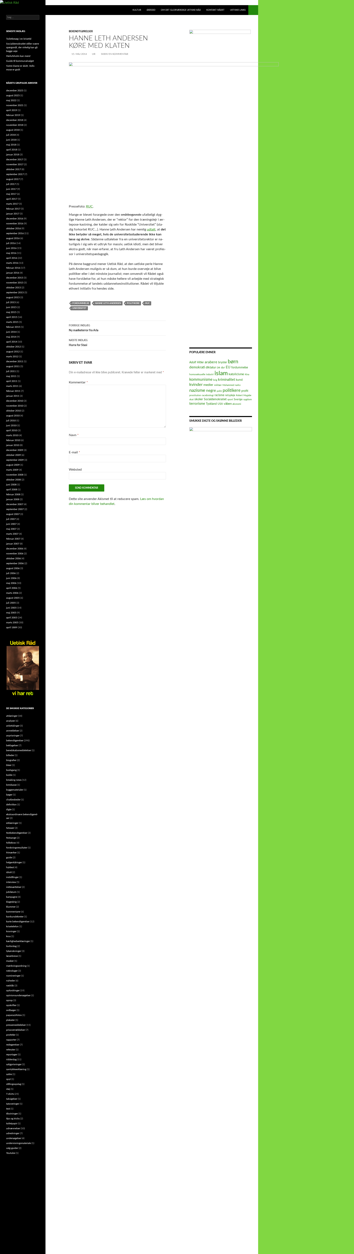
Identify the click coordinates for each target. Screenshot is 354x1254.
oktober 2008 (13, 479)
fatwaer (10, 828)
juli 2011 (11, 371)
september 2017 (15, 174)
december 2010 (14, 401)
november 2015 (14, 282)
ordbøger (11, 1010)
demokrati (197, 367)
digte (8, 809)
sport (230, 399)
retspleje (230, 395)
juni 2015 (11, 307)
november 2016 (14, 223)
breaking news (14, 780)
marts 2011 (12, 386)
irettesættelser (13, 887)
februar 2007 (13, 539)
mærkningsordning (16, 966)
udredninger (12, 1133)
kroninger (11, 931)
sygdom (247, 399)
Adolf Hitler (196, 362)
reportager (11, 1054)
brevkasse (11, 785)
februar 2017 (13, 208)
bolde (9, 775)
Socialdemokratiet (215, 399)
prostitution (195, 395)
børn (233, 361)
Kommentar (78, 382)
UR (93, 54)
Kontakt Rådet (215, 10)
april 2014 (11, 341)
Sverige (238, 399)
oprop (9, 1000)
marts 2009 (12, 470)
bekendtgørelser (81, 31)
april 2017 (11, 199)
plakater (10, 1020)
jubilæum (11, 892)
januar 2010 (12, 445)
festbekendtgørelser (16, 833)
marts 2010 (12, 435)
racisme (219, 395)
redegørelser (12, 1044)
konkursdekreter (15, 916)
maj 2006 (11, 583)
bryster (222, 362)
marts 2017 (12, 204)
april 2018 (11, 149)
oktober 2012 (13, 346)
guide (9, 857)
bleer (8, 765)
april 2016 (11, 258)
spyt (8, 1079)
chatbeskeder (13, 799)
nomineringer (13, 975)
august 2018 (13, 130)
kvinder (196, 385)
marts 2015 (12, 322)
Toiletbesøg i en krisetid (18, 39)
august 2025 (13, 95)
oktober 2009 (13, 455)
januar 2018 (12, 154)
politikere (133, 303)
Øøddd (151, 10)
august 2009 (13, 465)
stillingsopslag (13, 1084)
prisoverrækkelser (15, 1030)
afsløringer (11, 716)
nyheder (10, 980)
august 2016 (13, 238)
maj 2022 (11, 100)
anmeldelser (12, 730)
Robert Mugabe (243, 395)
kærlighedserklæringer (18, 941)
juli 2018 (11, 135)
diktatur (211, 367)
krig (215, 380)
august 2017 (13, 179)
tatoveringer (12, 1104)
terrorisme (197, 403)
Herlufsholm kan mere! (18, 56)
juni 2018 (11, 140)
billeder (10, 755)
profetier (10, 1035)
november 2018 (14, 125)
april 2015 (11, 317)
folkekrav (11, 842)
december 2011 (14, 361)
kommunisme (200, 380)
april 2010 (11, 430)
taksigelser (11, 1099)
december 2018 (14, 120)
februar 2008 (13, 494)
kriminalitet (226, 379)
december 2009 (14, 450)
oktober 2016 (13, 228)
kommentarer (13, 911)
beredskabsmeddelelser (18, 750)
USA (220, 403)
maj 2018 (11, 144)
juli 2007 (11, 519)
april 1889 (11, 627)
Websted (75, 469)
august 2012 (13, 351)
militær (218, 385)
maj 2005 (11, 612)
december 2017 (14, 159)
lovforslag (11, 946)
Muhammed (228, 385)
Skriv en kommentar (114, 54)
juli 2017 (11, 184)
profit (244, 391)
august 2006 (13, 568)
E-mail (74, 452)
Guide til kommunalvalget (20, 61)
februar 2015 (13, 327)
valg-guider (12, 1148)
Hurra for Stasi (78, 343)
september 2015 (15, 292)
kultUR (137, 10)
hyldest (10, 867)
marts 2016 (12, 263)
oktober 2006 (13, 558)
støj (8, 1089)
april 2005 (11, 617)
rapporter (11, 1040)
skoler (198, 399)
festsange (11, 838)
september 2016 (15, 233)
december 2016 (14, 218)
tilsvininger (12, 1113)
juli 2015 (11, 302)
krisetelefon (12, 926)
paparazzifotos (14, 1015)
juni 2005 (11, 607)
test (8, 1108)
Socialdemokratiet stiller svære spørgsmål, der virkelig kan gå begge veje (22, 47)
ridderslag (11, 1059)
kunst (239, 379)
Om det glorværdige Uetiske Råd (181, 10)
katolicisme (236, 374)
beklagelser (12, 745)
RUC (89, 206)
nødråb (10, 985)
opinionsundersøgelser (18, 995)
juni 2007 (11, 524)
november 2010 (14, 406)
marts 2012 (12, 356)
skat (191, 399)
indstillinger (12, 877)
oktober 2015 (13, 287)
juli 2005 (11, 603)
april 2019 (11, 110)
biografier (11, 760)
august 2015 (13, 297)
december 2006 (14, 548)
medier (208, 384)
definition (11, 804)
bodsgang (11, 770)
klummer (11, 907)
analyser (10, 721)
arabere (211, 362)
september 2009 (15, 460)
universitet (79, 308)
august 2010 (13, 415)
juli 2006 (11, 573)
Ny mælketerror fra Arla (83, 328)
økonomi (237, 404)
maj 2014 (11, 337)
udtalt (151, 229)
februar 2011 (13, 391)
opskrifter (11, 1005)
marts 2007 (12, 534)
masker (10, 961)
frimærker (11, 852)
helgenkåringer (14, 862)
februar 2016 (13, 268)
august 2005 (13, 598)
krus (8, 936)
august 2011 (13, 366)
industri (210, 374)
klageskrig (11, 902)
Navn (74, 435)
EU (228, 367)
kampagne (11, 897)
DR (218, 367)
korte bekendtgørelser (18, 921)
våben (228, 403)
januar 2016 (12, 273)
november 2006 (14, 553)
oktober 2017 (13, 169)
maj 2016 (11, 253)
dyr (223, 367)
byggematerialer (14, 790)
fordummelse (80, 303)
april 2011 (11, 381)
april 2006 (11, 588)
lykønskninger (13, 951)
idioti (9, 872)
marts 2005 (12, 622)
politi (219, 391)
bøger (9, 794)
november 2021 (14, 105)
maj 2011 (11, 376)
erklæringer (12, 823)
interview (11, 882)
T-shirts (10, 1094)
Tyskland (211, 403)
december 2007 (14, 504)
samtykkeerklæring (16, 1069)
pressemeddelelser (16, 1025)
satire (9, 1074)
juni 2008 (11, 484)
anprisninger (12, 735)
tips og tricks (13, 1118)
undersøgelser (13, 1138)
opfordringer (13, 990)
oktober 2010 (13, 410)
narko (238, 385)
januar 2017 (12, 213)
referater (10, 1049)
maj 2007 (11, 529)
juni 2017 (11, 189)
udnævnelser (13, 1128)
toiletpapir (11, 1123)
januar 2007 (12, 543)
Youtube (10, 1153)
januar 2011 (12, 396)
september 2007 (15, 509)
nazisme (197, 390)
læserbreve (12, 956)
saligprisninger (14, 1064)
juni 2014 (11, 332)
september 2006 (15, 563)
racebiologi (208, 395)
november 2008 (14, 474)
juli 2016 (11, 243)
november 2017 (14, 164)
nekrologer (12, 971)
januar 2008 (12, 499)
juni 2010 (11, 425)
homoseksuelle (197, 374)
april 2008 (11, 489)
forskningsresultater (16, 847)
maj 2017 (11, 194)
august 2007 (13, 514)
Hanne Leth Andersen (108, 303)
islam (221, 373)
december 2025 (14, 90)
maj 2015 (11, 312)
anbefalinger (12, 725)
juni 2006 (11, 578)
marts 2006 (12, 593)
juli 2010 (11, 420)
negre (211, 391)
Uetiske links (238, 10)
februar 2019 (13, 115)
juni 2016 (11, 248)
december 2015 (14, 277)
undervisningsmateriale (18, 1143)
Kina (247, 374)
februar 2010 (13, 440)
